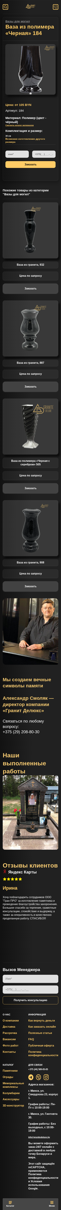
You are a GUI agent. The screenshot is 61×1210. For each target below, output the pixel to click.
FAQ (31, 1039)
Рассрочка (10, 1033)
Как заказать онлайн (42, 1026)
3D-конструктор (13, 1105)
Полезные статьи (40, 1033)
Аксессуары (11, 1099)
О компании (11, 1020)
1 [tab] (30, 93)
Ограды (8, 1077)
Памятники (10, 1070)
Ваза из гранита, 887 (30, 362)
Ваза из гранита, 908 (30, 562)
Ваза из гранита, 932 (30, 264)
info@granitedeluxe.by (39, 1137)
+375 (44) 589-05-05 (38, 1069)
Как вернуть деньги (41, 1020)
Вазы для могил (17, 21)
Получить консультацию (30, 1000)
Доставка (9, 1026)
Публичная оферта (41, 1045)
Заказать (31, 288)
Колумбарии (11, 1093)
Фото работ (10, 1045)
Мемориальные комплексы (13, 1085)
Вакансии (9, 1039)
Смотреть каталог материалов (19, 125)
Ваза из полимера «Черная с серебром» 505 (30, 462)
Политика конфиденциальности (43, 1053)
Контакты (9, 1051)
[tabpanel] (30, 69)
